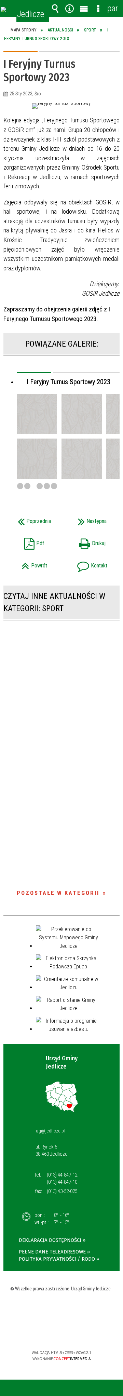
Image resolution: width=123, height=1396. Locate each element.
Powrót (27, 563)
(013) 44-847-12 (62, 1175)
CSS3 (61, 1333)
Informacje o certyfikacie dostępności (61, 1308)
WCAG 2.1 (82, 1332)
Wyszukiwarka (55, 8)
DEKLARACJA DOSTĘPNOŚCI (50, 1240)
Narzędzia (69, 8)
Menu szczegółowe (98, 8)
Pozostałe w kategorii (58, 892)
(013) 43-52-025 (62, 1191)
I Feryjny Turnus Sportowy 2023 (68, 382)
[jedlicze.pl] (3, 9)
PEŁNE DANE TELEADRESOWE (52, 1252)
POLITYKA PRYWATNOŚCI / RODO (57, 1259)
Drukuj (86, 541)
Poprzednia (29, 519)
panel (112, 8)
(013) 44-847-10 (62, 1182)
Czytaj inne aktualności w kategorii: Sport (54, 602)
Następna (86, 519)
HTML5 (50, 1333)
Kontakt (86, 563)
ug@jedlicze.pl (50, 1130)
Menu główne (84, 8)
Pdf (26, 541)
